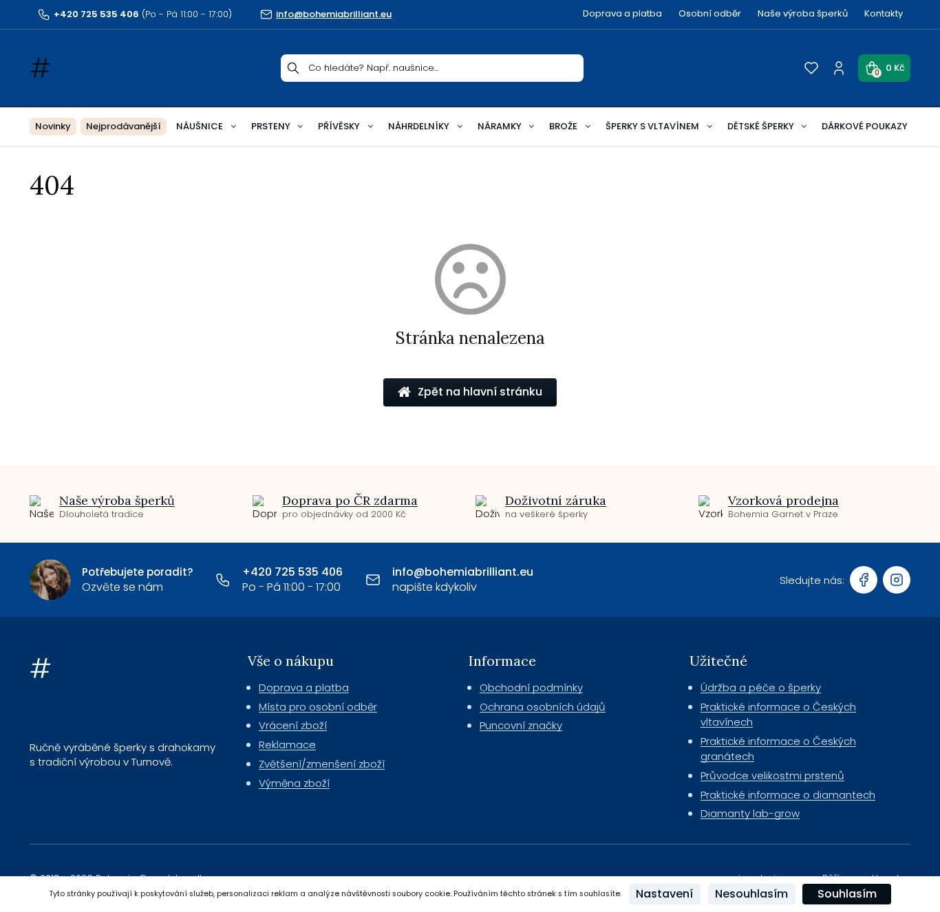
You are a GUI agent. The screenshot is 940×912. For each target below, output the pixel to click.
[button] (884, 68)
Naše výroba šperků (803, 13)
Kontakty (883, 13)
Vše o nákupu (291, 660)
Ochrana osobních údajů (543, 706)
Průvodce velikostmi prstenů (772, 775)
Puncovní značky (521, 725)
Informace (502, 660)
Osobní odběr (710, 13)
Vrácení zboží (293, 725)
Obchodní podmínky (531, 687)
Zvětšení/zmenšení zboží (322, 764)
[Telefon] (223, 580)
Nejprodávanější (123, 126)
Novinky (53, 126)
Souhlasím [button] (847, 894)
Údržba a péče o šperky (761, 687)
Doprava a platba (622, 13)
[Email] (373, 580)
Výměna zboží (294, 783)
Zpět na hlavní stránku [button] (480, 392)
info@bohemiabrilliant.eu (462, 572)
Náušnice (199, 126)
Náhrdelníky (418, 126)
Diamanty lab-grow (750, 813)
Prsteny (270, 126)
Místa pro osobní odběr (318, 706)
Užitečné (718, 660)
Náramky (500, 126)
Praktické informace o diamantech (788, 795)
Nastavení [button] (664, 894)
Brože (563, 126)
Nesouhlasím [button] (751, 894)
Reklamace (287, 744)
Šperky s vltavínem (652, 126)
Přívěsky (339, 126)
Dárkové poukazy (865, 126)
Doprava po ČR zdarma (350, 500)
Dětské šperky (760, 126)
